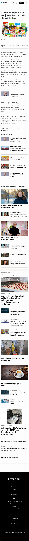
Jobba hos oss (14, 521)
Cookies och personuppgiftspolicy (14, 501)
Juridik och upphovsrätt (14, 503)
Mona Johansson (10, 45)
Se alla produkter (15, 494)
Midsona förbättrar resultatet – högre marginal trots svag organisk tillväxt (19, 94)
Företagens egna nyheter (9, 275)
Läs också (13, 91)
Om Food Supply (15, 523)
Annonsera (14, 492)
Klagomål (14, 506)
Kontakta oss (14, 518)
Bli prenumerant (14, 486)
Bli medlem (14, 489)
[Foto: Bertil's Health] (14, 29)
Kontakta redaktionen (14, 515)
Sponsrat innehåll (14, 508)
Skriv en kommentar (22, 128)
